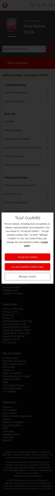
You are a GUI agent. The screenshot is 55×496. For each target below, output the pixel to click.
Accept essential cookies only (27, 266)
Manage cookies (27, 276)
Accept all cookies (27, 257)
